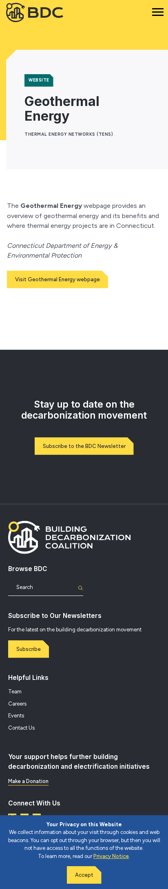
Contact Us (21, 728)
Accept (84, 875)
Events (16, 716)
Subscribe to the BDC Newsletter (84, 446)
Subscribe (28, 649)
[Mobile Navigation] (158, 12)
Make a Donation (28, 781)
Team (15, 691)
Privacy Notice (111, 856)
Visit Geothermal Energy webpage (57, 279)
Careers (17, 704)
